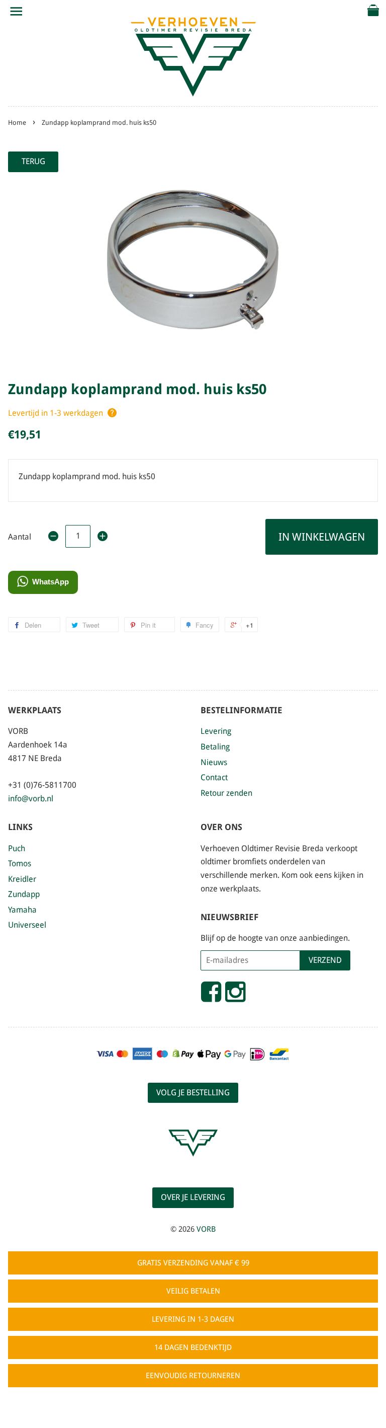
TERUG (33, 161)
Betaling (215, 746)
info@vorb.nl (30, 798)
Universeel (27, 925)
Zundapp (24, 894)
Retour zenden (226, 793)
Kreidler (22, 879)
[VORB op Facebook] (211, 996)
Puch (16, 848)
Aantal (19, 537)
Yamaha (22, 910)
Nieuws (214, 762)
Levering (216, 731)
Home (17, 122)
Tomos (19, 863)
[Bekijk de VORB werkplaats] (193, 1165)
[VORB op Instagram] (235, 996)
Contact (214, 777)
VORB (206, 1229)
